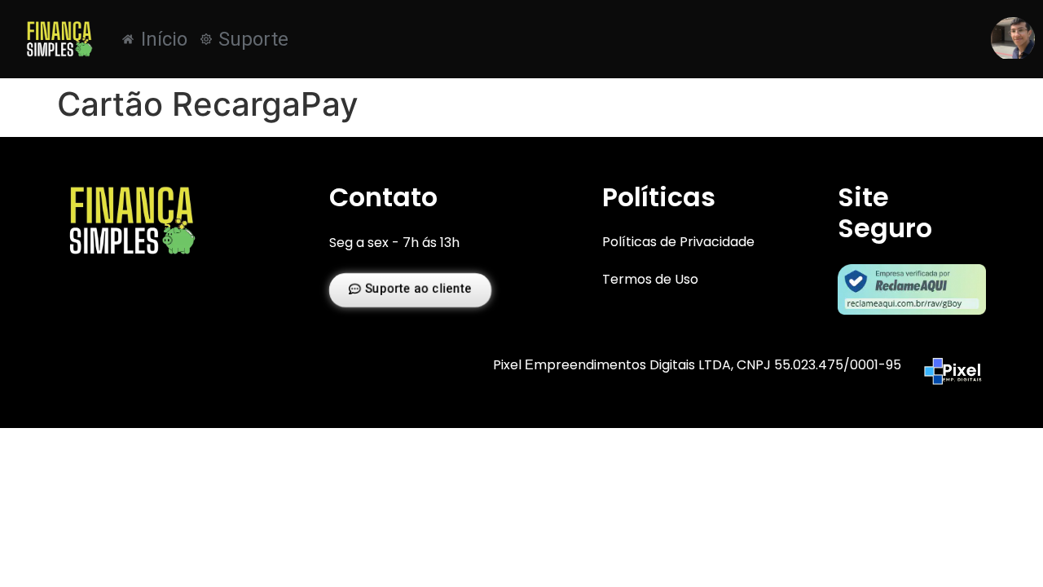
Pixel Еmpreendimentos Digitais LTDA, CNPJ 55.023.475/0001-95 (697, 364)
